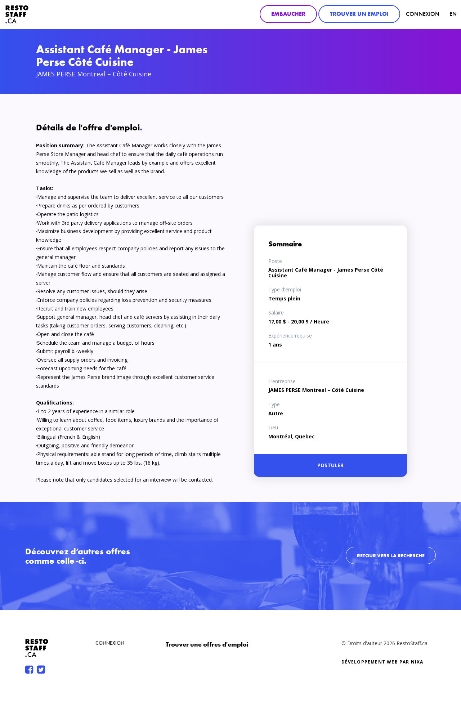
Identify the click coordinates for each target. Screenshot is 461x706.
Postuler (330, 465)
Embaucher (288, 14)
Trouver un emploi (359, 14)
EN (453, 14)
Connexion (422, 14)
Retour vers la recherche (391, 555)
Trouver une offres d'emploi (207, 644)
